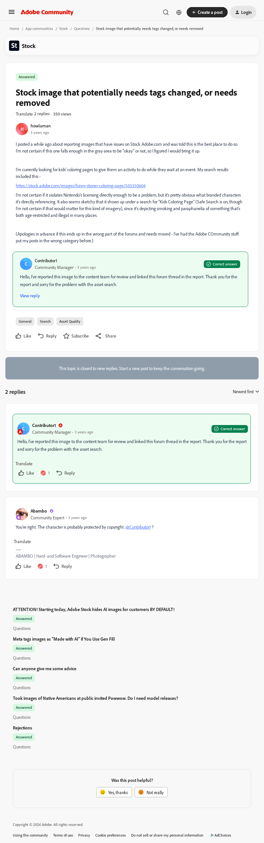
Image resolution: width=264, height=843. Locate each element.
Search (45, 321)
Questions (82, 28)
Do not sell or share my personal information (167, 835)
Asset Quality (69, 321)
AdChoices (222, 835)
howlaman (41, 125)
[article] (132, 449)
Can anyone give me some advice (44, 668)
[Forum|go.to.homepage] (47, 12)
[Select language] (179, 12)
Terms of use (63, 835)
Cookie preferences (110, 835)
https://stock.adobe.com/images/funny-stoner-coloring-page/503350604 (81, 185)
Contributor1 (46, 260)
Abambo (39, 511)
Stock (63, 28)
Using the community (30, 835)
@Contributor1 (138, 527)
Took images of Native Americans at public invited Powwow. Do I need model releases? (95, 698)
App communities (39, 28)
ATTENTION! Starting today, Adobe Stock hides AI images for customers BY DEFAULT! (93, 609)
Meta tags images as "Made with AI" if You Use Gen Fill (64, 639)
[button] (11, 14)
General (25, 321)
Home (14, 28)
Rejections (22, 727)
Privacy (84, 835)
